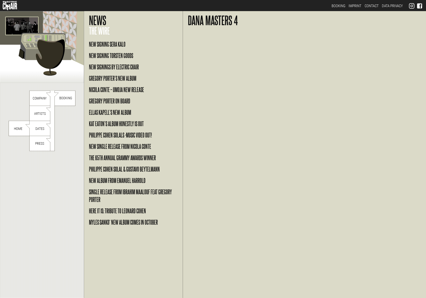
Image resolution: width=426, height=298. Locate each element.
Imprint (355, 6)
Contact (372, 6)
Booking (338, 6)
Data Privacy (392, 6)
